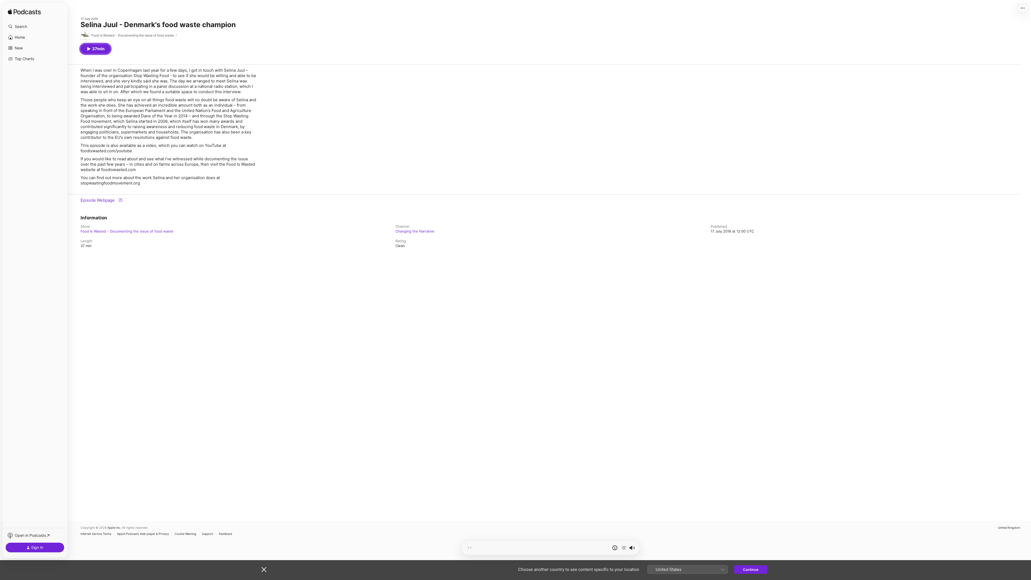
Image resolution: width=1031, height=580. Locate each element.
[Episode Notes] (615, 548)
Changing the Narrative (414, 231)
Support (207, 533)
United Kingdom (1009, 527)
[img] (24, 12)
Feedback (225, 533)
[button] (35, 26)
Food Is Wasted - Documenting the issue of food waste (127, 231)
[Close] (264, 569)
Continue (750, 569)
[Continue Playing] (623, 548)
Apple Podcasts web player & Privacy (143, 533)
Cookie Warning (185, 533)
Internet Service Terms (96, 533)
